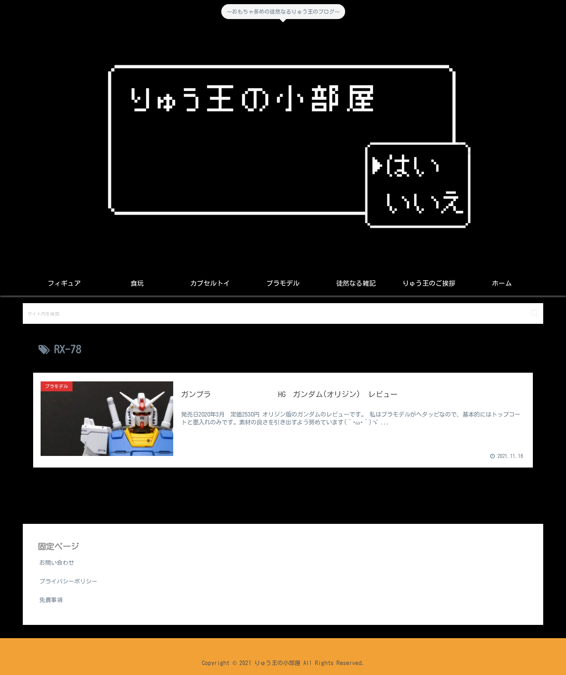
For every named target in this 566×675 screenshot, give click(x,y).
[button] (534, 313)
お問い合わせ (56, 563)
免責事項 (51, 600)
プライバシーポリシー (68, 581)
